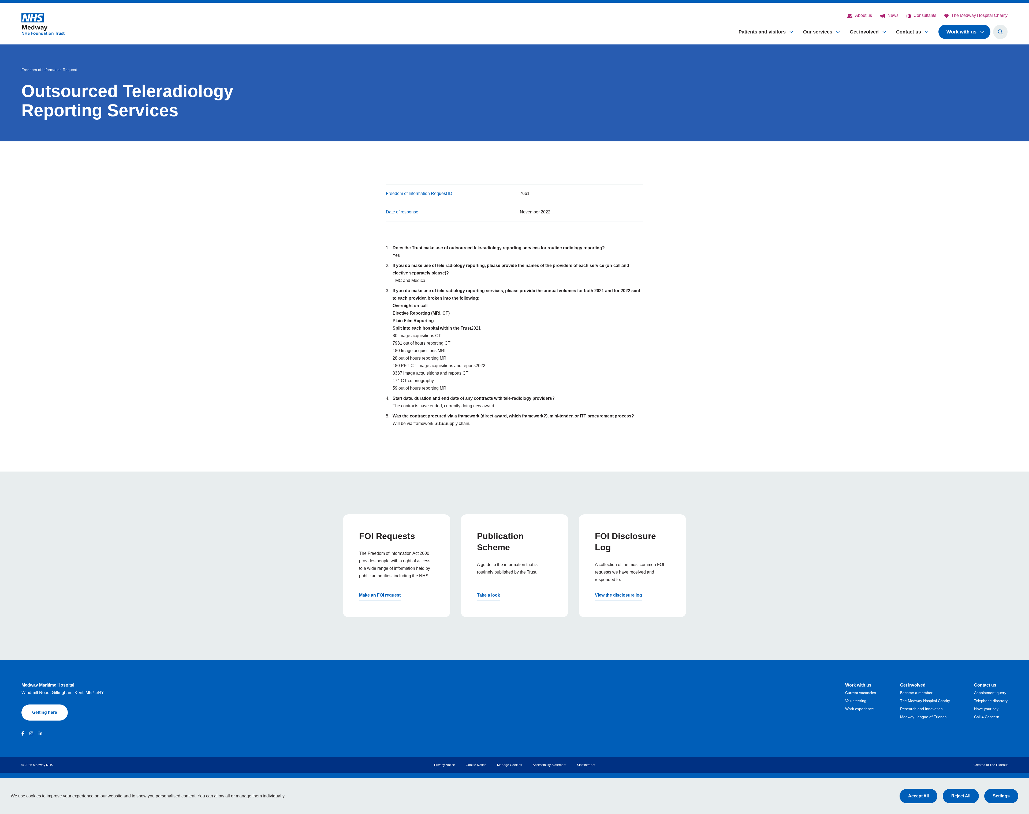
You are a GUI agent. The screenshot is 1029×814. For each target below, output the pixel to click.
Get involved (864, 32)
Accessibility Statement (549, 765)
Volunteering (855, 701)
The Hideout (999, 765)
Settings (1001, 796)
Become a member (916, 693)
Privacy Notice (444, 765)
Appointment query (990, 693)
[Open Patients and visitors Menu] (792, 32)
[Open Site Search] (1000, 32)
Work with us (961, 32)
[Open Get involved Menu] (885, 32)
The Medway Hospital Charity (925, 701)
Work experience (859, 709)
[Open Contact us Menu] (927, 32)
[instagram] (31, 733)
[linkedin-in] (40, 733)
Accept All (918, 796)
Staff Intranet (586, 765)
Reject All (960, 796)
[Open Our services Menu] (838, 32)
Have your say (986, 709)
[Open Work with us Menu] (982, 32)
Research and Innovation (921, 709)
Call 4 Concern (986, 717)
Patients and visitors (762, 32)
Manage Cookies (509, 765)
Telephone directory (991, 701)
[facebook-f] (22, 733)
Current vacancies (860, 693)
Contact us (908, 32)
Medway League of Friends (923, 717)
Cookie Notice (476, 765)
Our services (817, 32)
